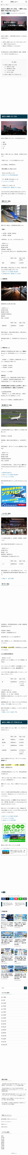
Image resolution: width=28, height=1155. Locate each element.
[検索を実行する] (25, 988)
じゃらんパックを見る (8, 181)
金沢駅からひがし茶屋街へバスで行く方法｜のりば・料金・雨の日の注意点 (13, 1099)
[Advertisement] (14, 95)
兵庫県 (4, 1006)
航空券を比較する (7, 472)
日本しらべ (14, 2)
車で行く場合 (10, 72)
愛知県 (4, 1032)
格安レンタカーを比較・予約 (10, 712)
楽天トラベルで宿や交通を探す (10, 175)
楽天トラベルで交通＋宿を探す (10, 271)
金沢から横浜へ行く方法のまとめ (12, 74)
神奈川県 (5, 1044)
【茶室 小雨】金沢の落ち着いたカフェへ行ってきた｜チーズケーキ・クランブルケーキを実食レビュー (14, 1094)
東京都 (4, 1035)
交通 (8, 13)
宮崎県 (4, 1018)
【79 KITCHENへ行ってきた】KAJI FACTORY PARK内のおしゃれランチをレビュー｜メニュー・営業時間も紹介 (14, 1090)
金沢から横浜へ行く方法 (10, 64)
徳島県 (4, 1029)
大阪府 (4, 1012)
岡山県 (4, 1026)
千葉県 (4, 1009)
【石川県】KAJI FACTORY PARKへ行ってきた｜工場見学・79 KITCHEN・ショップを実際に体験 (14, 1084)
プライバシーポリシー (6, 1121)
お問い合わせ (4, 1126)
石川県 (4, 1041)
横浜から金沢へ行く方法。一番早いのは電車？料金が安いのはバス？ (17, 852)
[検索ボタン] (26, 2)
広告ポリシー (4, 1124)
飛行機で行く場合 (11, 68)
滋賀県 (4, 1038)
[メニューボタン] (2, 2)
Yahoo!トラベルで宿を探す (9, 820)
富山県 (4, 1021)
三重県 (4, 997)
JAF (7, 704)
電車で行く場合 (10, 66)
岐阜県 (4, 1024)
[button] (3, 899)
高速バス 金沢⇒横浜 (8, 578)
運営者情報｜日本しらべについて (9, 1119)
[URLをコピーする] (25, 899)
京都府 (4, 1003)
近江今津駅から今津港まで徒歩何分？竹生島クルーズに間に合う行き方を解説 (14, 1103)
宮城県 (4, 1015)
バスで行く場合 (10, 70)
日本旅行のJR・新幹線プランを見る (12, 187)
